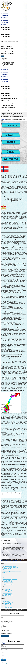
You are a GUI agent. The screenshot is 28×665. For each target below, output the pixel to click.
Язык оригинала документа (7, 621)
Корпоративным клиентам (9, 566)
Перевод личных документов (10, 61)
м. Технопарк (6, 589)
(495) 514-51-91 (4, 17)
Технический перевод (8, 64)
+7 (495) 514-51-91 (8, 607)
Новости (5, 572)
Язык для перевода (5, 624)
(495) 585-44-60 (4, 13)
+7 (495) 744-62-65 (8, 590)
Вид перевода (4, 626)
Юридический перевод (8, 62)
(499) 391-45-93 (4, 15)
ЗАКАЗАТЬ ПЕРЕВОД (6, 560)
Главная (5, 58)
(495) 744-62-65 (4, 20)
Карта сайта (18, 610)
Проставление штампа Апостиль (10, 577)
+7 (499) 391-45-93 (8, 604)
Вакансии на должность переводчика (12, 571)
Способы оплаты (7, 568)
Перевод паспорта (7, 59)
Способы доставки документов (10, 567)
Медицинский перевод (8, 63)
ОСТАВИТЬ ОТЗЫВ (16, 560)
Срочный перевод (7, 581)
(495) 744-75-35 (4, 22)
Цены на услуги (7, 65)
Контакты (5, 67)
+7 (4, 595)
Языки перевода (7, 569)
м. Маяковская (7, 594)
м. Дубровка (6, 601)
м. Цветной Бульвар (8, 591)
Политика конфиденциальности (8, 610)
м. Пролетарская (7, 605)
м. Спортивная (7, 603)
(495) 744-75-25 (4, 24)
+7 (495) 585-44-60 (8, 602)
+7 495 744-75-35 (7, 593)
